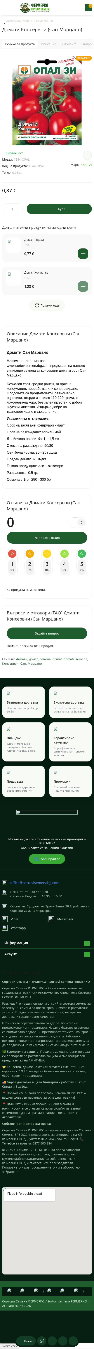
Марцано (35, 663)
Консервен (10, 663)
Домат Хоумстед (36, 272)
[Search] (66, 7)
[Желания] (62, 1341)
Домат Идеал (34, 240)
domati (69, 659)
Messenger (65, 919)
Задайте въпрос (47, 633)
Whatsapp (18, 928)
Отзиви (69, 44)
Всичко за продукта (20, 44)
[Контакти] (73, 7)
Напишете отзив (47, 538)
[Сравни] (73, 1341)
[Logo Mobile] (35, 7)
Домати (21, 659)
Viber (15, 919)
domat (57, 659)
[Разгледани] (41, 1341)
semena (81, 659)
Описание (48, 44)
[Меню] (5, 7)
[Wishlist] (87, 155)
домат (33, 659)
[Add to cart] (83, 253)
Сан (23, 663)
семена (45, 659)
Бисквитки (9, 1346)
